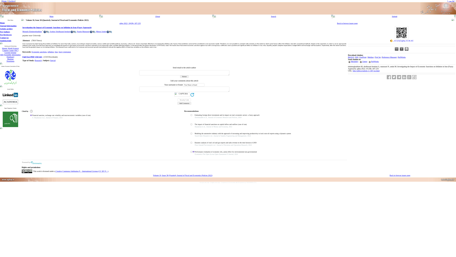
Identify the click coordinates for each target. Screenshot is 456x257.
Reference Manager (389, 57)
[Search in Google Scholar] (45, 32)
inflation (51, 52)
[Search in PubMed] (47, 32)
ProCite (378, 57)
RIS (356, 57)
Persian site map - (205, 182)
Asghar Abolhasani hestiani (60, 32)
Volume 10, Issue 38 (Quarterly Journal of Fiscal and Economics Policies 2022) (182, 175)
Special (53, 60)
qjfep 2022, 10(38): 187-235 (130, 23)
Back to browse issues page (347, 23)
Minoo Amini (101, 32)
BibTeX (351, 57)
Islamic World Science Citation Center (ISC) (10, 49)
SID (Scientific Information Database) (10, 56)
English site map (215, 182)
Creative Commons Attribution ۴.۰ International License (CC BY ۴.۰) (81, 171)
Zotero (364, 62)
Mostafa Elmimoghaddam (32, 32)
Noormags (10, 61)
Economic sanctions (39, 52)
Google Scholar (10, 53)
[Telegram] (399, 77)
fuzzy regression (65, 52)
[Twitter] (394, 77)
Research (38, 60)
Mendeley (354, 62)
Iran (56, 52)
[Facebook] (389, 77)
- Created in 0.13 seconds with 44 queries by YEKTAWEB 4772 (238, 182)
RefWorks (402, 57)
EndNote (363, 57)
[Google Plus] (409, 77)
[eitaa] (414, 77)
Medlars (371, 57)
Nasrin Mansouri (83, 32)
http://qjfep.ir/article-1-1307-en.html (366, 71)
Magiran (10, 59)
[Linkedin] (404, 77)
